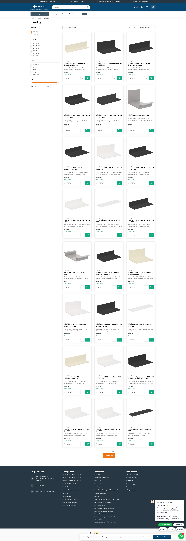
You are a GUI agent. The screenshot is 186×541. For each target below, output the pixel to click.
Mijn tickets (129, 481)
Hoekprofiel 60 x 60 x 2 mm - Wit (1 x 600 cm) (109, 169)
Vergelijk (68, 78)
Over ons (97, 474)
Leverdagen (55, 14)
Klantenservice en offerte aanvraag (105, 522)
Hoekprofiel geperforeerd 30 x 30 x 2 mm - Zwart (109, 325)
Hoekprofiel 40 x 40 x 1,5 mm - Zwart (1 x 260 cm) (139, 64)
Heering (46, 19)
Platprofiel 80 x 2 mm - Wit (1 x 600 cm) (139, 325)
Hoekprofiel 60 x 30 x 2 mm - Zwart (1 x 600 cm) (141, 169)
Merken (64, 14)
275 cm (36, 48)
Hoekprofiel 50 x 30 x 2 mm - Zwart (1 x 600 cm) (109, 116)
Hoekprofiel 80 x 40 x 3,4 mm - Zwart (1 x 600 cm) (107, 273)
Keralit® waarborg (100, 505)
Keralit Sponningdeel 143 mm (71, 474)
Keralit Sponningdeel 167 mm (71, 478)
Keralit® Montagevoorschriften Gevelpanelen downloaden (108, 518)
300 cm (36, 50)
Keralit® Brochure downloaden (104, 509)
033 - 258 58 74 (39, 486)
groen (36, 69)
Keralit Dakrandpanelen (69, 487)
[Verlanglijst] (147, 7)
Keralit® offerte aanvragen (102, 502)
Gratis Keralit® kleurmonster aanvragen (106, 499)
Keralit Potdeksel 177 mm (70, 484)
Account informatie (132, 474)
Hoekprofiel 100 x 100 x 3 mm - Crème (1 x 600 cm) (139, 273)
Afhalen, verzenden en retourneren (105, 487)
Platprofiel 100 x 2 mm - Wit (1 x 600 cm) (108, 221)
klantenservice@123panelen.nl (44, 491)
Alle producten (131, 490)
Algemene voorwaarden (101, 478)
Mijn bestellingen (131, 478)
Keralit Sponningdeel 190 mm (71, 481)
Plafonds (65, 493)
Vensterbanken (67, 496)
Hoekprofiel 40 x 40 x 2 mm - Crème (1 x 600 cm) (74, 378)
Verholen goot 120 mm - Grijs (139, 115)
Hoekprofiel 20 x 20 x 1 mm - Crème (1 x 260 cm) (74, 64)
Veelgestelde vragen (100, 493)
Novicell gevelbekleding (69, 502)
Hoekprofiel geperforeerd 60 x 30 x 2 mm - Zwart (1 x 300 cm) (141, 378)
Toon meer (109, 456)
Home (32, 19)
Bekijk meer (34, 56)
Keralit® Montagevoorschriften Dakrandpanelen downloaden (104, 513)
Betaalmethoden (99, 484)
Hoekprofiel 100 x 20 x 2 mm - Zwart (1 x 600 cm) (75, 169)
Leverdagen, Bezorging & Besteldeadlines (107, 490)
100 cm (36, 43)
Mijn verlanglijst (131, 484)
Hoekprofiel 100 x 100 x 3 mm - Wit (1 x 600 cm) (75, 325)
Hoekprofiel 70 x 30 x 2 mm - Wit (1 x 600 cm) (77, 221)
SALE (84, 14)
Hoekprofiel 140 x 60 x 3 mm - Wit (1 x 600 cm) (76, 430)
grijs (35, 67)
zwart (36, 74)
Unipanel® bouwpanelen (70, 490)
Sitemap (96, 496)
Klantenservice (74, 14)
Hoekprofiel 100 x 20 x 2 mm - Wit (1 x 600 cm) (108, 378)
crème (36, 64)
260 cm (36, 45)
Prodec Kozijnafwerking (69, 499)
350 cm (36, 53)
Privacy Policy (98, 481)
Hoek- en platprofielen (69, 505)
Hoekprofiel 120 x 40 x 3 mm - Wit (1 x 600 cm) (108, 430)
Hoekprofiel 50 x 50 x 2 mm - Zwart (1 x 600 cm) (109, 64)
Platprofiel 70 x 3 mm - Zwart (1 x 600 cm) (140, 430)
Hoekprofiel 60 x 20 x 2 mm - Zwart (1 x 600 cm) (77, 116)
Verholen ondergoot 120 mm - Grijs (75, 273)
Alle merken (36, 31)
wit (35, 72)
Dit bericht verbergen (162, 537)
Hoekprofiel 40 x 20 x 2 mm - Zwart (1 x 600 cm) (141, 221)
